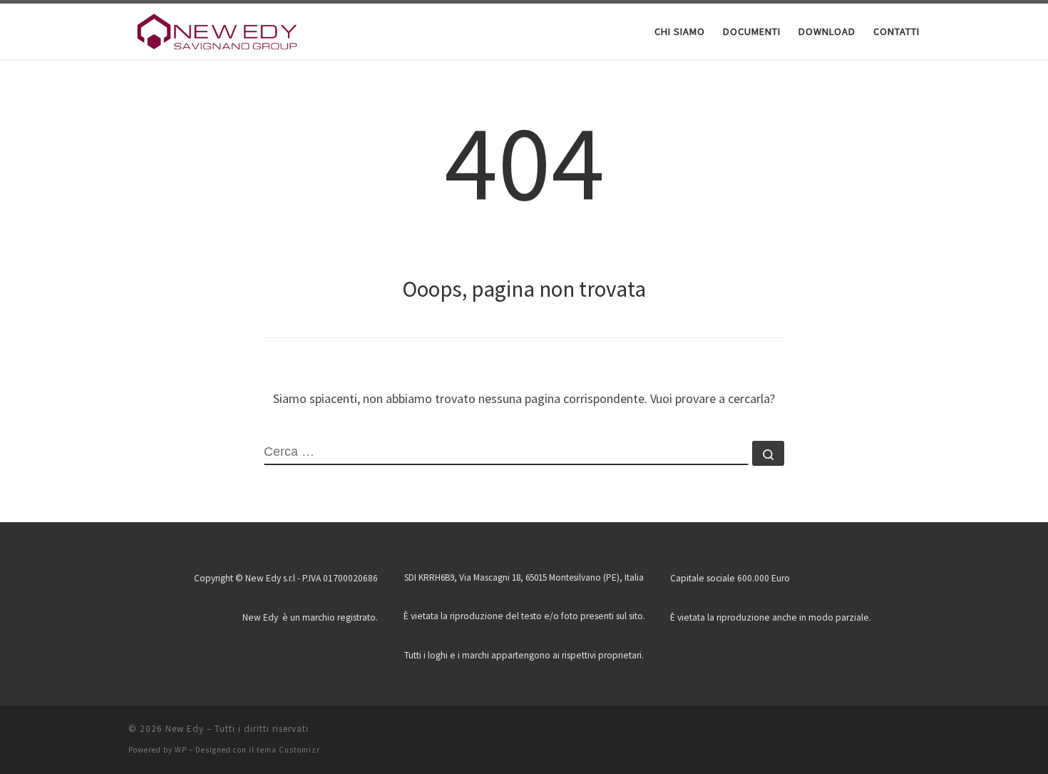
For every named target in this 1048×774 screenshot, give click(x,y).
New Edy (184, 729)
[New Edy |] (217, 30)
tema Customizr (288, 750)
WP (181, 750)
